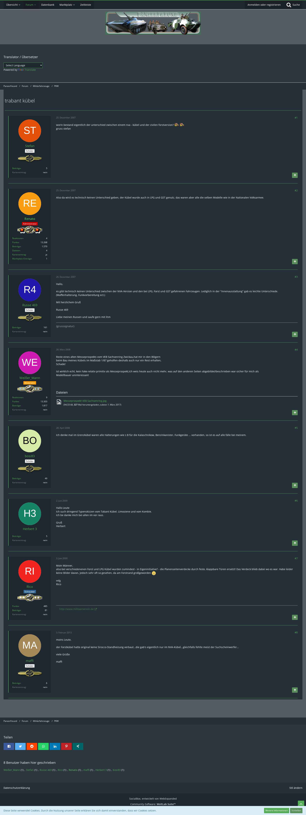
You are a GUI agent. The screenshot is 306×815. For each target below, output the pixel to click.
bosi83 (117, 770)
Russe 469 (46, 770)
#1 (296, 117)
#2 (296, 190)
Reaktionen (17, 238)
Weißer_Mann (12, 770)
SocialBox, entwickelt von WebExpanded (153, 798)
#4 (296, 349)
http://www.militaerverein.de (76, 609)
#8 (296, 632)
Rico (60, 770)
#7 (296, 558)
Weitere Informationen (276, 810)
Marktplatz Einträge (22, 258)
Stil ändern (295, 787)
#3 (296, 276)
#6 (296, 500)
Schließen (296, 810)
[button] (9, 746)
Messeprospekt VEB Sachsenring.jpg (85, 400)
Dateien (16, 250)
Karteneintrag (19, 254)
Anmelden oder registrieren (264, 4)
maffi (86, 770)
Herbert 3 (101, 770)
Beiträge (16, 168)
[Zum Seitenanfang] (295, 175)
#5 (296, 427)
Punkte (15, 242)
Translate (30, 69)
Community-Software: (153, 804)
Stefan (30, 770)
